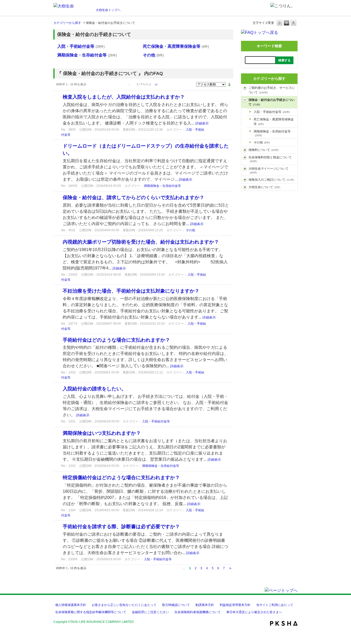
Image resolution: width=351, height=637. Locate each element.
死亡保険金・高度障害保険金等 (274, 122)
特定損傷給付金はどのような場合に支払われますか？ (121, 477)
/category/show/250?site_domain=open (245, 100)
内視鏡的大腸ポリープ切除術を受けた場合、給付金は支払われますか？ (141, 242)
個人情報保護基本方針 (70, 605)
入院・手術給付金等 (272, 112)
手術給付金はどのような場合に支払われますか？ (116, 340)
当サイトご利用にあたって (274, 605)
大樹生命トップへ (108, 10)
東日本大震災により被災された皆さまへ (254, 612)
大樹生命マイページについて (268, 170)
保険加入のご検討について (271, 179)
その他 (262, 142)
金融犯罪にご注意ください (150, 612)
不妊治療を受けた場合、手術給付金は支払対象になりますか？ (131, 291)
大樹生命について (264, 187)
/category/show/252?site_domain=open (245, 87)
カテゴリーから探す (67, 23)
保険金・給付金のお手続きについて (271, 102)
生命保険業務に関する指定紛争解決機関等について (90, 612)
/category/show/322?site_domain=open (245, 179)
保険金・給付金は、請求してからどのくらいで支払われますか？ (133, 197)
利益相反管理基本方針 (235, 605)
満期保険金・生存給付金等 (272, 133)
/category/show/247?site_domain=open (245, 157)
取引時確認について (176, 605)
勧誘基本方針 (205, 605)
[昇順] (229, 83)
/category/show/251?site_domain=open (245, 168)
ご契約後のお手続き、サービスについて (271, 90)
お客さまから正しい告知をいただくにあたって (124, 605)
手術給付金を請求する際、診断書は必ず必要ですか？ (121, 526)
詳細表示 (202, 123)
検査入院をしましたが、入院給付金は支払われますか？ (124, 97)
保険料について (263, 150)
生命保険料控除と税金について (270, 159)
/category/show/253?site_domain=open (245, 150)
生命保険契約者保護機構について (197, 612)
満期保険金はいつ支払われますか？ (102, 433)
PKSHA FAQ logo (284, 623)
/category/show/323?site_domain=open (245, 187)
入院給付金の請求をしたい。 (94, 388)
